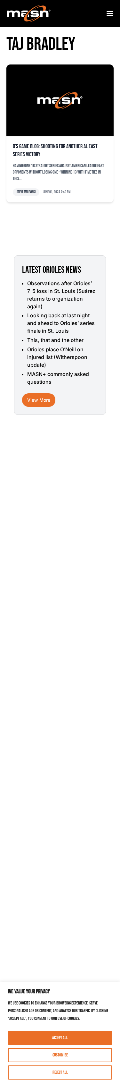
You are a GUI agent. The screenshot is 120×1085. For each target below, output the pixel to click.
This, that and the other (55, 340)
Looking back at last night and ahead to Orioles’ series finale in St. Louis (61, 323)
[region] (60, 1033)
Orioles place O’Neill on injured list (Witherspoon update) (57, 357)
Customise (60, 1055)
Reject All (60, 1072)
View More (38, 400)
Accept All (60, 1037)
